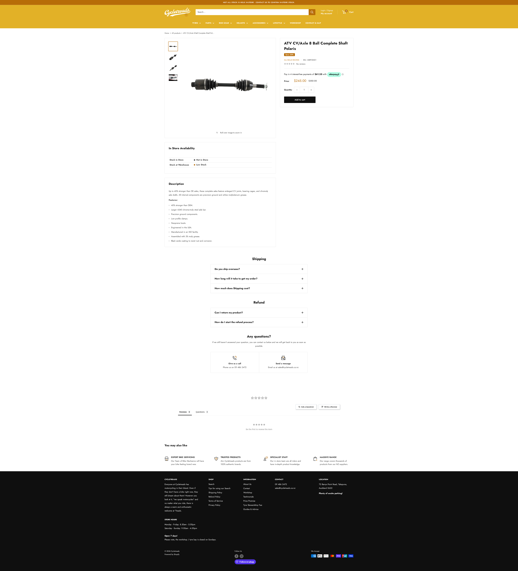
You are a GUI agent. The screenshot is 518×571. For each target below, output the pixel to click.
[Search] (312, 12)
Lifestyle (277, 23)
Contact (246, 488)
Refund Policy (214, 496)
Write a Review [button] (330, 407)
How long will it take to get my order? (236, 278)
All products (176, 33)
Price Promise (249, 500)
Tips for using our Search (219, 488)
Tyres (195, 23)
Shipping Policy (215, 492)
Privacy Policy (214, 505)
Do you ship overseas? (227, 269)
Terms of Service (216, 500)
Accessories (259, 23)
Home (167, 33)
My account (326, 13)
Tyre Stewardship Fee (252, 505)
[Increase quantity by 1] (311, 90)
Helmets (241, 23)
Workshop (295, 23)
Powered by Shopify (172, 554)
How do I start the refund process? (234, 322)
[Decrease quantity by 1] (297, 90)
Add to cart (300, 99)
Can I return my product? (229, 312)
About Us (247, 484)
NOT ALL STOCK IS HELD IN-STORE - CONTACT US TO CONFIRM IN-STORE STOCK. (259, 2)
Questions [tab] (200, 412)
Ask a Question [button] (307, 407)
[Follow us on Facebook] (236, 556)
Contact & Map (313, 23)
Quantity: (288, 89)
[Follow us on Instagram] (241, 556)
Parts (208, 23)
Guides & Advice (250, 509)
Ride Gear (224, 23)
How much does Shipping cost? (232, 288)
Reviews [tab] (183, 412)
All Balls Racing (291, 60)
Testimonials (248, 496)
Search (211, 484)
